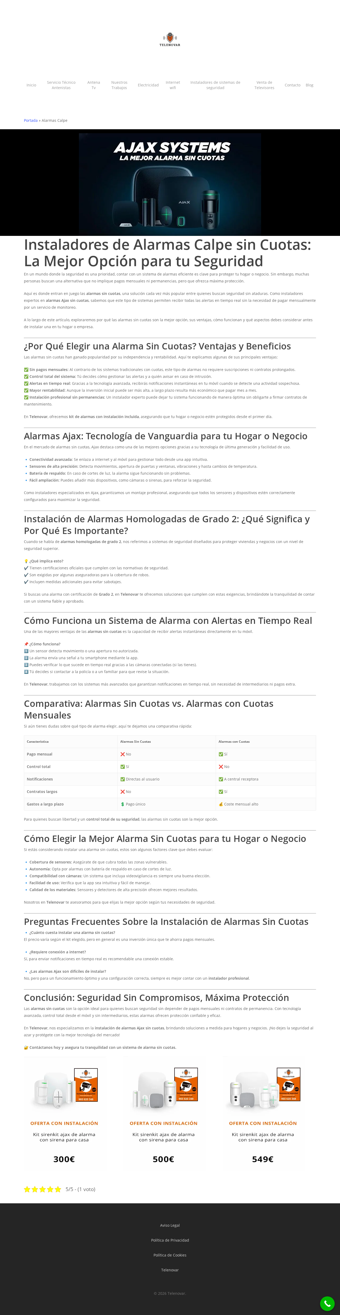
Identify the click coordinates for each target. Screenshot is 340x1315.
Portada (31, 120)
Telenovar (170, 1269)
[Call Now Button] (327, 1303)
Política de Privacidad (170, 1240)
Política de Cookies (170, 1255)
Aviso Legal (170, 1225)
